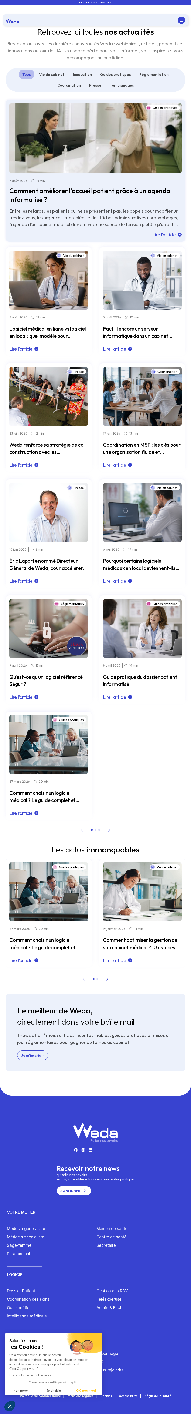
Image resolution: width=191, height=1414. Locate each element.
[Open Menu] (181, 20)
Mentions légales (80, 1395)
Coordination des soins (28, 1299)
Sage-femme (19, 1245)
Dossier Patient (21, 1291)
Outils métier (19, 1307)
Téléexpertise (109, 1299)
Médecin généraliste (26, 1228)
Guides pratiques (115, 74)
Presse (95, 85)
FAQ (100, 1362)
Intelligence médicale (27, 1316)
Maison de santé (111, 1228)
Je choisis (53, 1390)
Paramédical (18, 1253)
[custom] (75, 1150)
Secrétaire (106, 1245)
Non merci (20, 1390)
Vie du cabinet (52, 74)
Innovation (82, 74)
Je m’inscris (31, 1055)
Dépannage (107, 1353)
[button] (9, 1406)
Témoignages (122, 85)
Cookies (106, 1395)
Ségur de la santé (158, 1395)
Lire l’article (164, 234)
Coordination (69, 85)
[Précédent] (82, 830)
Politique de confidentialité (40, 1395)
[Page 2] (95, 830)
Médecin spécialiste (25, 1237)
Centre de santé (111, 1237)
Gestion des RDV (112, 1291)
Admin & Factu (110, 1307)
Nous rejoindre (110, 1370)
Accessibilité (128, 1395)
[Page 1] (92, 830)
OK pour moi (86, 1390)
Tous (26, 74)
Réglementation (154, 74)
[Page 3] (99, 830)
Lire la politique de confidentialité (30, 1375)
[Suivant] (109, 830)
